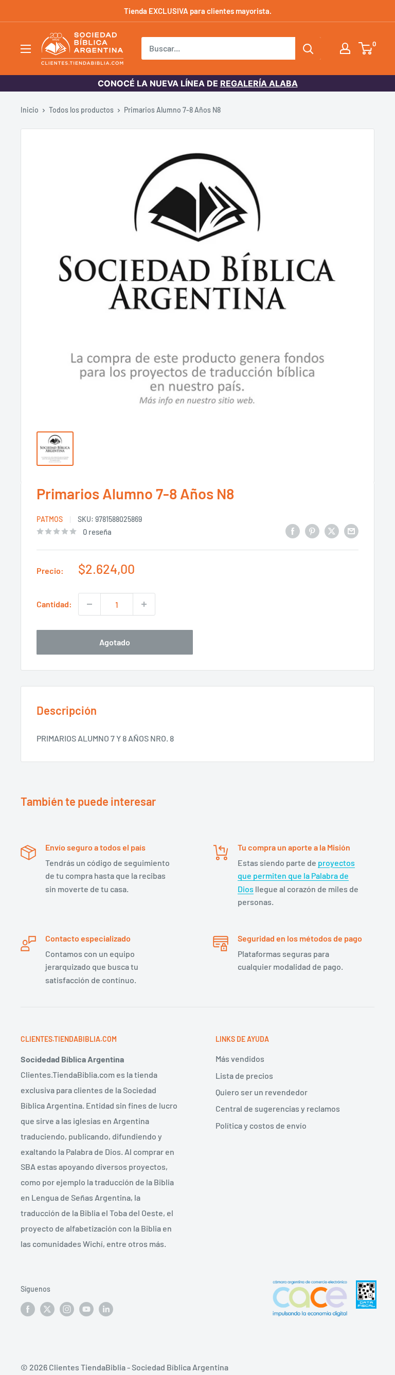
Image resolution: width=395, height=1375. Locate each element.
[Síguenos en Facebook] (28, 1308)
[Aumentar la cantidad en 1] (144, 604)
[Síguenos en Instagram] (67, 1308)
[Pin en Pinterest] (312, 530)
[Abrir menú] (26, 49)
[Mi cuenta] (345, 48)
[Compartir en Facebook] (292, 530)
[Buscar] (308, 48)
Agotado (114, 642)
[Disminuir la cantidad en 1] (89, 604)
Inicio (30, 109)
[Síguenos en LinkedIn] (106, 1308)
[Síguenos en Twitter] (47, 1308)
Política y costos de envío (261, 1125)
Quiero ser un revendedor (262, 1092)
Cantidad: (54, 604)
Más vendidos (240, 1058)
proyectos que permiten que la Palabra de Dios (296, 876)
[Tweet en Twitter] (332, 530)
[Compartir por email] (351, 530)
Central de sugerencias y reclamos (278, 1108)
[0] (366, 48)
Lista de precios (244, 1075)
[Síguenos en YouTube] (86, 1308)
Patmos (50, 519)
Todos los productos (81, 109)
